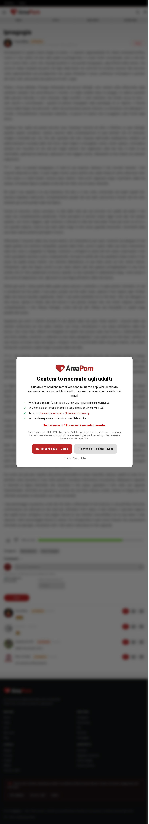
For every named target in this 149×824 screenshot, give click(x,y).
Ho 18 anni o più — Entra (52, 449)
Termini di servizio (51, 413)
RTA (83, 458)
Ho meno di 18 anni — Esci (95, 448)
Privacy (76, 458)
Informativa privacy (77, 413)
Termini (67, 458)
